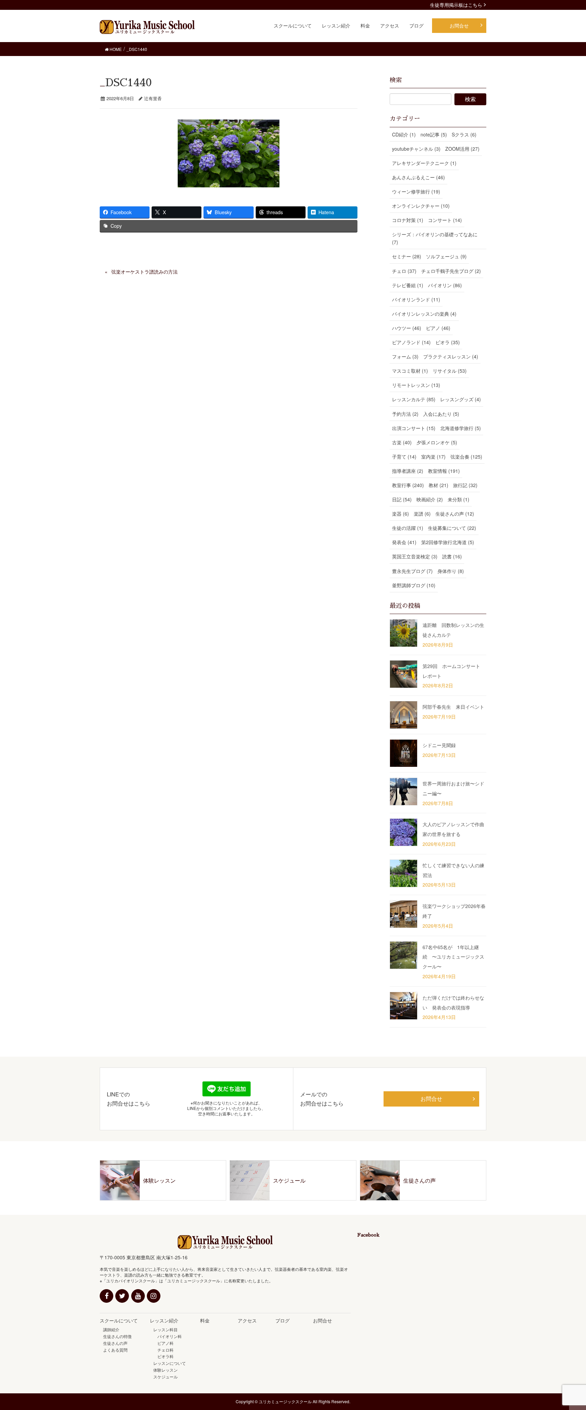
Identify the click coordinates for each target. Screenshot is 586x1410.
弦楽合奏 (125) (466, 456)
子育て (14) (404, 456)
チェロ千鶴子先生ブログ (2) (451, 270)
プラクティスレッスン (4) (450, 356)
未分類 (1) (458, 499)
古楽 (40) (402, 442)
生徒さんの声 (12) (454, 513)
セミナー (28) (406, 256)
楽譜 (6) (422, 513)
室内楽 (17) (433, 456)
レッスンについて (169, 1363)
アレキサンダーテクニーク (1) (424, 163)
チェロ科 (163, 1350)
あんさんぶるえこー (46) (418, 177)
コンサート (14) (445, 220)
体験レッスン (165, 1370)
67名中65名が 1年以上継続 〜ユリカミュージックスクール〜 (453, 957)
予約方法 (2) (405, 413)
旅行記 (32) (465, 485)
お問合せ (431, 1098)
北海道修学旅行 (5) (460, 428)
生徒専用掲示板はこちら (456, 4)
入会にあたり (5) (441, 413)
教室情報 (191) (444, 470)
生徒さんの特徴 (117, 1336)
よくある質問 (115, 1350)
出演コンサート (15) (413, 428)
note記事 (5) (434, 134)
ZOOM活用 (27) (462, 148)
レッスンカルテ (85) (413, 399)
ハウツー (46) (406, 327)
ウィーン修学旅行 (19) (416, 191)
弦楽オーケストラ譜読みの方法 (144, 271)
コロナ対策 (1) (407, 220)
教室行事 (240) (408, 485)
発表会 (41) (404, 542)
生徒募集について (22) (452, 527)
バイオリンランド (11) (416, 299)
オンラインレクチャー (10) (421, 205)
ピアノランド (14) (411, 342)
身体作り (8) (450, 571)
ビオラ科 (163, 1356)
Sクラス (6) (464, 134)
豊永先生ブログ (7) (412, 571)
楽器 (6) (400, 513)
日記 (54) (402, 499)
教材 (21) (438, 485)
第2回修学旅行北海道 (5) (447, 542)
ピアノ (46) (438, 327)
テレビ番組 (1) (407, 285)
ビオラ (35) (447, 342)
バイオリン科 (167, 1336)
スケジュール (165, 1376)
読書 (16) (452, 556)
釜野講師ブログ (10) (413, 585)
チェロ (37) (404, 270)
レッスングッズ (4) (460, 399)
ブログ (282, 1320)
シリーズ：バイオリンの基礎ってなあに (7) (434, 238)
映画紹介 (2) (429, 499)
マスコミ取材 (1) (410, 370)
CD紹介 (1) (404, 134)
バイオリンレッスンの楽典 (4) (424, 313)
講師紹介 (111, 1329)
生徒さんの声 (115, 1343)
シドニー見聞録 (439, 745)
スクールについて (119, 1320)
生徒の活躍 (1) (407, 527)
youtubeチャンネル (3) (416, 148)
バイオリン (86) (445, 285)
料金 (205, 1320)
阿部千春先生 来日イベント (453, 706)
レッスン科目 (165, 1329)
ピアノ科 (163, 1343)
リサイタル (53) (450, 370)
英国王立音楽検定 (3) (414, 556)
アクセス (247, 1320)
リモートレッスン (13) (416, 385)
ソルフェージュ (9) (446, 256)
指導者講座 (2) (407, 470)
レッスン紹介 (164, 1320)
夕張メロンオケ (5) (436, 442)
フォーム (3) (405, 356)
